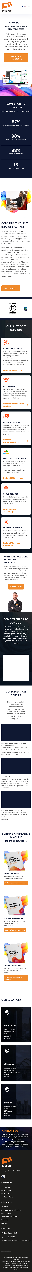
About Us (4, 1207)
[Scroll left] (3, 308)
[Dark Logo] (7, 1162)
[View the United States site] (25, 6)
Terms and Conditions (9, 1217)
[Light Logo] (7, 7)
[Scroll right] (29, 308)
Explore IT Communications (11, 441)
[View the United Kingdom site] (22, 6)
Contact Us (5, 1187)
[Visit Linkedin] (3, 1176)
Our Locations (6, 1190)
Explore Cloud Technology (9, 510)
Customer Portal (7, 1197)
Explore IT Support (11, 370)
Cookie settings (6, 1251)
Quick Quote (5, 1194)
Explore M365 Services (13, 478)
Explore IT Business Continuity (11, 544)
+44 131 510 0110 (9, 1237)
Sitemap (4, 1223)
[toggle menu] (29, 7)
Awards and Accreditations (11, 1210)
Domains (4, 1220)
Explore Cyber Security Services (13, 404)
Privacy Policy (6, 1213)
